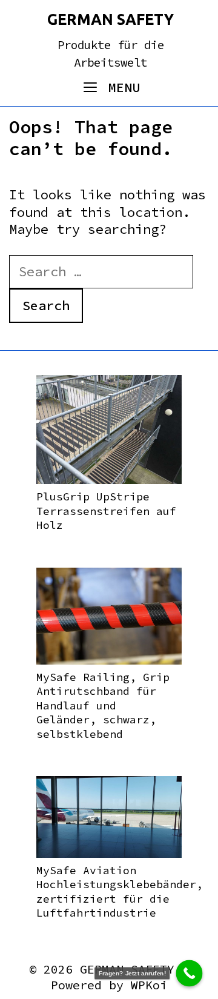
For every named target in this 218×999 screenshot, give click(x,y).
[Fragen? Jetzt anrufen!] (189, 973)
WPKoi (149, 984)
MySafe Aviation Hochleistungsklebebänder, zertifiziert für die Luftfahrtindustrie (119, 891)
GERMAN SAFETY (110, 19)
